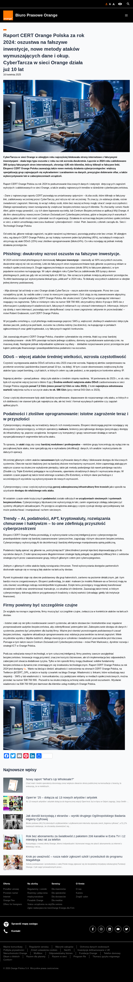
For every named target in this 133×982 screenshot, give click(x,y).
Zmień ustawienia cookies (44, 950)
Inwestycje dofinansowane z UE (94, 950)
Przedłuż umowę (11, 889)
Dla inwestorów (59, 889)
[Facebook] (93, 929)
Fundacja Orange (88, 953)
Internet (6, 896)
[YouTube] (118, 929)
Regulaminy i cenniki (37, 889)
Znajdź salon (82, 896)
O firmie (80, 883)
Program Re (79, 956)
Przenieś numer (10, 893)
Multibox (38, 953)
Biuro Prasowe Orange (36, 15)
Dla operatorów (59, 893)
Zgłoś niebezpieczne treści (40, 908)
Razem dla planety (35, 956)
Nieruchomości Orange (15, 953)
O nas (79, 889)
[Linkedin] (109, 929)
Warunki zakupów (64, 946)
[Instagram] (101, 929)
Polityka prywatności (13, 950)
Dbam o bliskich (11, 956)
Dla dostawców (59, 896)
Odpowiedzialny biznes (61, 953)
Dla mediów (57, 900)
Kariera (79, 893)
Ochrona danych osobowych (94, 946)
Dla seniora (57, 904)
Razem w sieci (59, 956)
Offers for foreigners (12, 904)
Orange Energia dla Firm (63, 908)
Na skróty (32, 883)
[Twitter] (126, 929)
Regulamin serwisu (39, 946)
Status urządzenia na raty (39, 904)
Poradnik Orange (35, 900)
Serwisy (56, 883)
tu (25, 668)
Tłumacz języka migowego (106, 956)
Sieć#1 (67, 950)
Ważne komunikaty (13, 946)
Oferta (6, 883)
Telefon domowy (112, 953)
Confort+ (7, 959)
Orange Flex (9, 900)
